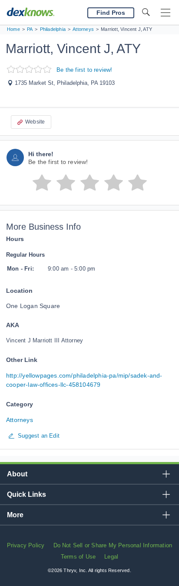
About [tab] (17, 474)
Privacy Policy (26, 545)
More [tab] (15, 515)
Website (35, 122)
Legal (111, 556)
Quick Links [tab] (26, 494)
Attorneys (19, 419)
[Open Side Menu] (165, 13)
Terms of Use (78, 556)
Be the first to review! (84, 70)
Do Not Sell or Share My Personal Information (112, 545)
